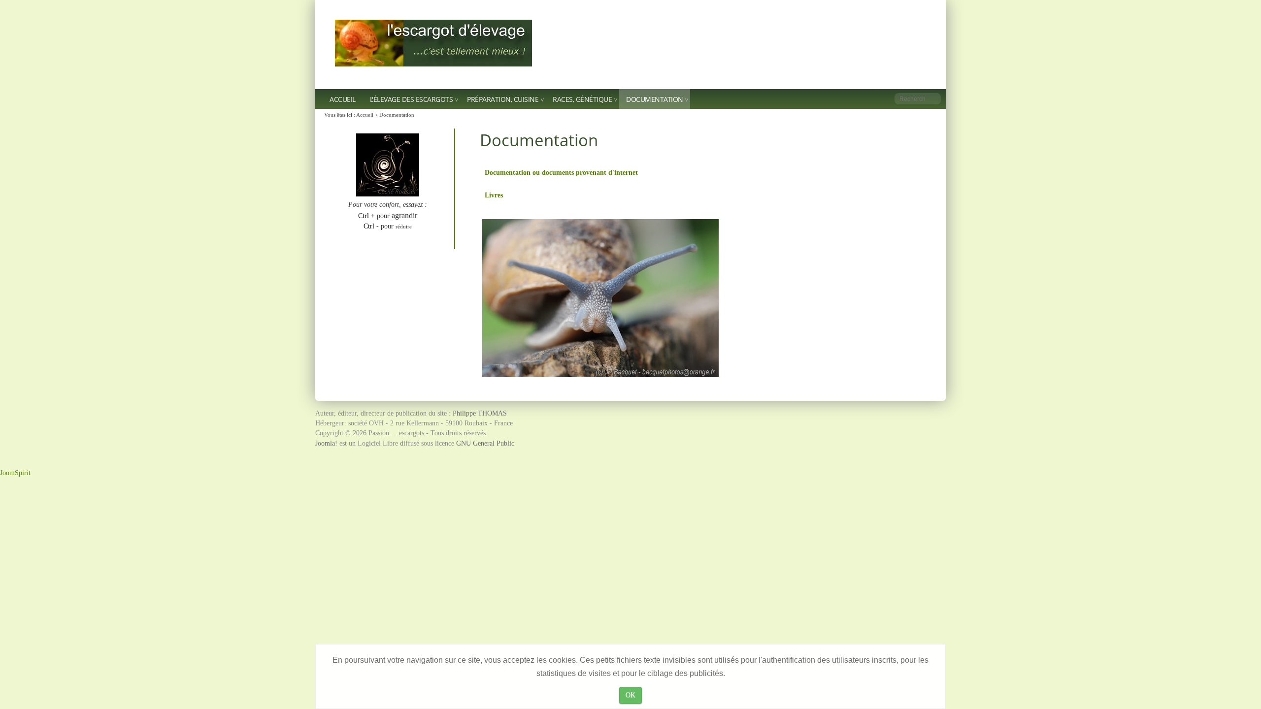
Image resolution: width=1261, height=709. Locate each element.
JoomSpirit (15, 473)
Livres (494, 195)
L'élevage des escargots (411, 99)
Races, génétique (582, 99)
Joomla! (326, 443)
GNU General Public (485, 443)
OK (630, 695)
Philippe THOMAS (480, 413)
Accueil (343, 99)
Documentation (654, 99)
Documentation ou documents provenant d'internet (561, 172)
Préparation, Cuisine (502, 99)
